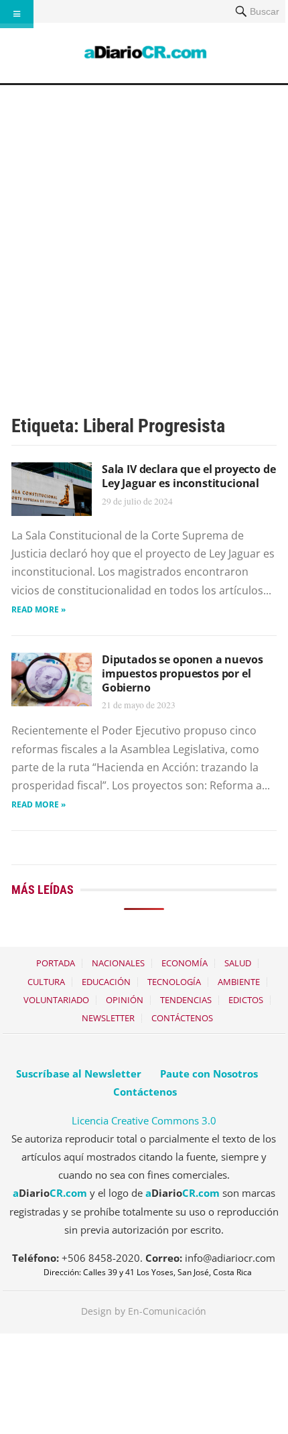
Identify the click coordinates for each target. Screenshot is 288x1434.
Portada (55, 963)
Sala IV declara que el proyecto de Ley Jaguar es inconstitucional (189, 476)
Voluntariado (56, 1000)
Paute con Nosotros (209, 1073)
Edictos (245, 1000)
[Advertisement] (144, 236)
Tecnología (174, 982)
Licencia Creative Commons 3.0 (144, 1120)
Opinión (124, 1000)
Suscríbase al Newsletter (78, 1073)
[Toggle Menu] (16, 14)
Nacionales (118, 963)
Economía (184, 963)
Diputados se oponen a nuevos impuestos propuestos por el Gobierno (182, 673)
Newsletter (108, 1018)
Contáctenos (182, 1018)
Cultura (46, 982)
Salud (237, 963)
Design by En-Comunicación (143, 1311)
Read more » (38, 609)
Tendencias (186, 1000)
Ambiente (239, 982)
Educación (106, 982)
